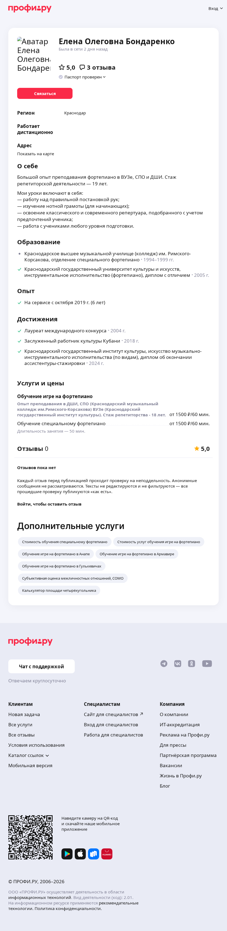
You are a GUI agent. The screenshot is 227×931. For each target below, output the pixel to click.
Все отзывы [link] (21, 735)
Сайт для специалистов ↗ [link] (114, 714)
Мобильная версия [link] (30, 765)
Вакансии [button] (171, 765)
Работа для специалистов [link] (113, 735)
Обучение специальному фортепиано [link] (61, 423)
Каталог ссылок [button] (26, 755)
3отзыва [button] (101, 67)
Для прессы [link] (173, 745)
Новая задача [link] (24, 714)
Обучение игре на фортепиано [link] (55, 396)
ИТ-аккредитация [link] (180, 724)
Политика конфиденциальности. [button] (68, 908)
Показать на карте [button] (35, 153)
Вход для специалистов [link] (111, 724)
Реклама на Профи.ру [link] (185, 735)
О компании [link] (174, 714)
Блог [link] (165, 786)
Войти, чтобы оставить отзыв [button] (49, 504)
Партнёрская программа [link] (188, 755)
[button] (82, 77)
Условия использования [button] (36, 745)
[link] (45, 93)
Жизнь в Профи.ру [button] (181, 775)
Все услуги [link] (20, 724)
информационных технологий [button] (39, 897)
